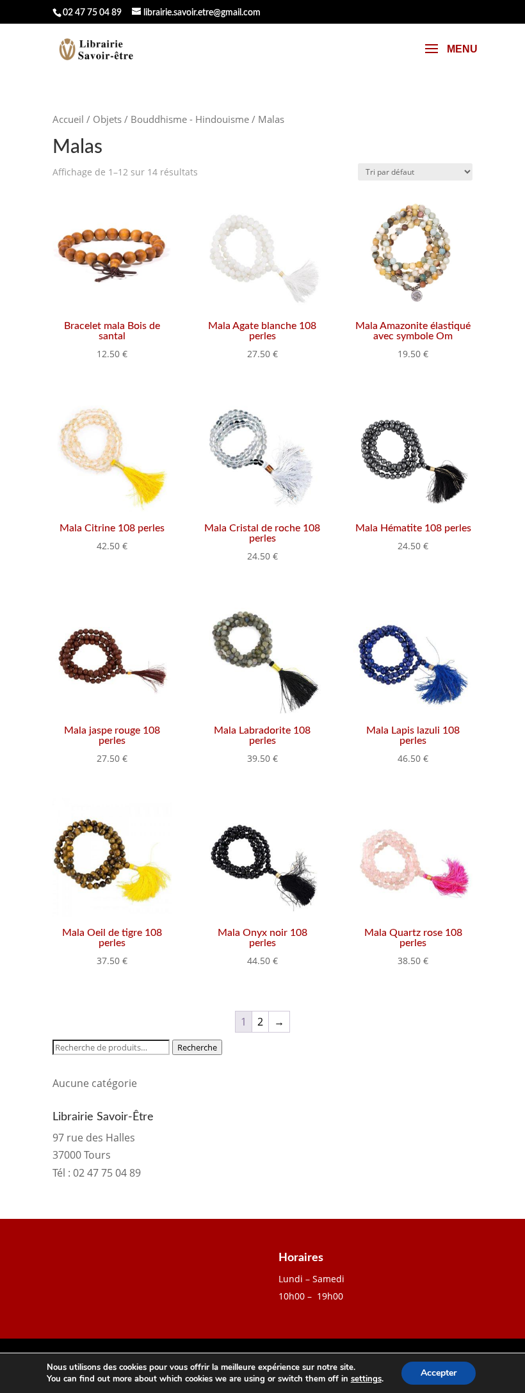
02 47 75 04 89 (92, 12)
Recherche (197, 1047)
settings (366, 1379)
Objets (107, 119)
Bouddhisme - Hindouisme (190, 119)
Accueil (68, 119)
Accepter (438, 1373)
